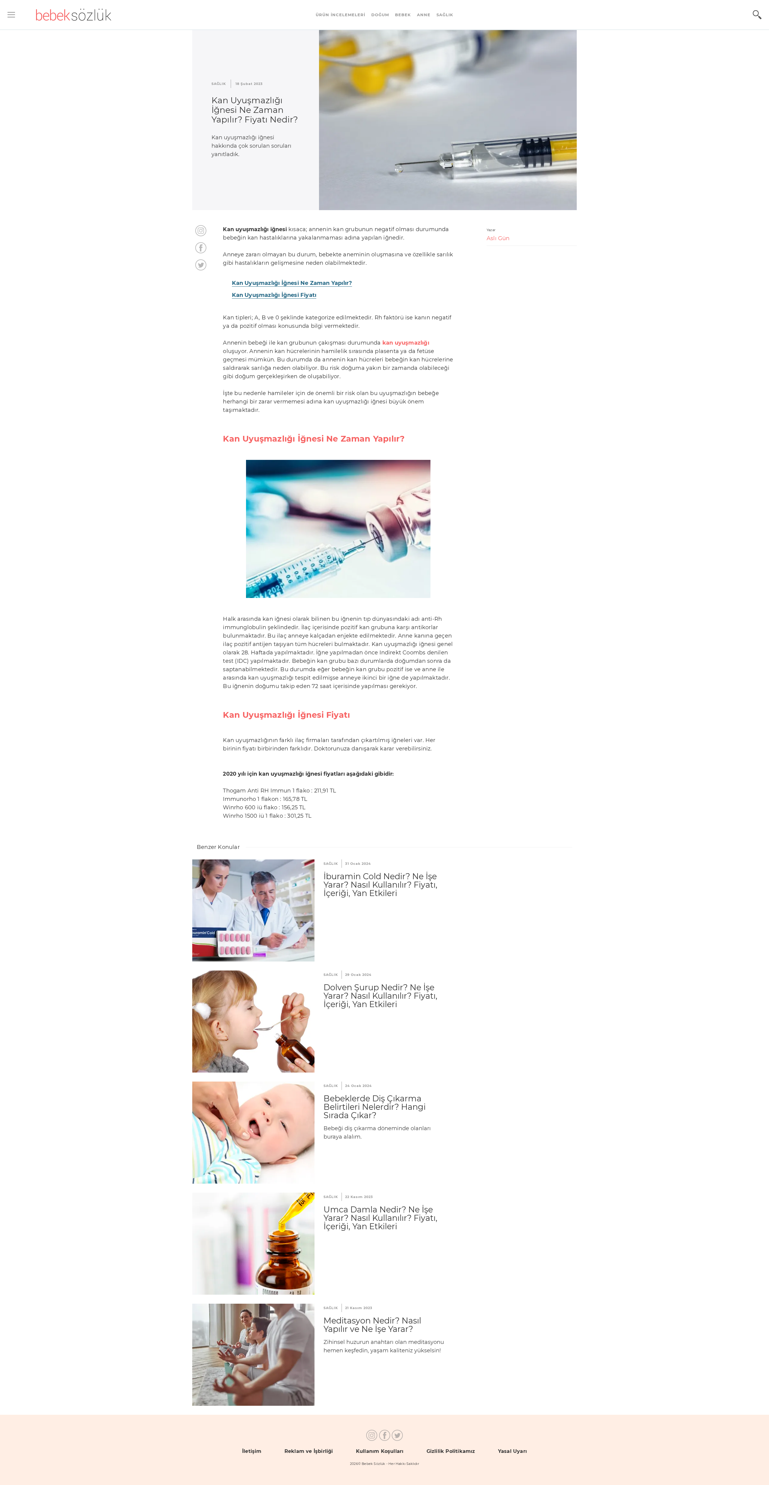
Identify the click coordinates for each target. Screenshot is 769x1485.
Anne (423, 14)
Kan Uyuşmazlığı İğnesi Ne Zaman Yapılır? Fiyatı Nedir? (254, 110)
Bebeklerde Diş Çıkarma (253, 1133)
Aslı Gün (498, 238)
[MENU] (11, 14)
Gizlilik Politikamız (451, 1451)
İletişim (252, 1451)
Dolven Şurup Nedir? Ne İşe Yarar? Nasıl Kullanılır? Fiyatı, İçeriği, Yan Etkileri (380, 995)
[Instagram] (200, 230)
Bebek (403, 14)
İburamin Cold (253, 910)
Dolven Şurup (253, 1021)
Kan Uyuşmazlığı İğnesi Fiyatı (274, 295)
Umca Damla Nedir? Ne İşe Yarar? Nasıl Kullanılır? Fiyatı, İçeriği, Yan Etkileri (380, 1218)
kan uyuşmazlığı (405, 343)
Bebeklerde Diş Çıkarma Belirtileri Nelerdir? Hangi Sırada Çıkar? (375, 1107)
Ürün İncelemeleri (340, 14)
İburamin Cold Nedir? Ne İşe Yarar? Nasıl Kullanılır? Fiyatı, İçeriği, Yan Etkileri (380, 884)
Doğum (380, 14)
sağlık (218, 84)
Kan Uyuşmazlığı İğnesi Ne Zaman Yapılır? (292, 283)
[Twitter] (200, 264)
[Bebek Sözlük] (73, 15)
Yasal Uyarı (512, 1451)
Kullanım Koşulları (380, 1451)
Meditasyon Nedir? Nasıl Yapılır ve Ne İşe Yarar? (372, 1325)
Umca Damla (253, 1244)
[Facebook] (200, 247)
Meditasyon (253, 1355)
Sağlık (444, 14)
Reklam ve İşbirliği (308, 1451)
